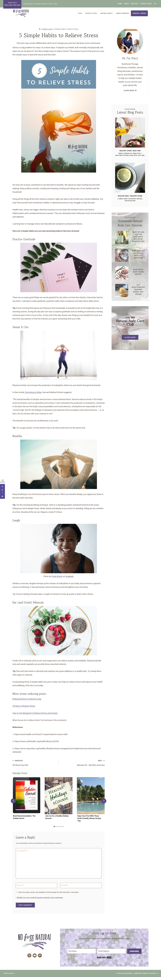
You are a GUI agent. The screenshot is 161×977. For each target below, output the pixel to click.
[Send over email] (2, 496)
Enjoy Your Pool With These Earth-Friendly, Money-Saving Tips (89, 818)
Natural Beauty (106, 13)
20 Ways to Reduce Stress (23, 706)
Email (64, 885)
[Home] (40, 29)
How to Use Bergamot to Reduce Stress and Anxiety (35, 713)
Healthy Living (91, 13)
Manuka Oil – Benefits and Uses (91, 763)
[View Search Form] (155, 3)
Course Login (145, 4)
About (126, 4)
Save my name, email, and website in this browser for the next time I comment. (48, 892)
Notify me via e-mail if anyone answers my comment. (40, 897)
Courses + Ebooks (139, 13)
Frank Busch (57, 576)
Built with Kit (104, 957)
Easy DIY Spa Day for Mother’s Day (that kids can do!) (138, 236)
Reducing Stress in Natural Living (26, 699)
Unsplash (69, 576)
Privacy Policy (9, 973)
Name (20, 885)
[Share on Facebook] (2, 486)
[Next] (103, 800)
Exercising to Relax (33, 392)
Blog (80, 13)
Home (120, 4)
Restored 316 (153, 973)
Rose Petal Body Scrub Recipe (138, 271)
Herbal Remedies (122, 13)
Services (134, 4)
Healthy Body (123, 196)
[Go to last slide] (13, 800)
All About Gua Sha (20, 763)
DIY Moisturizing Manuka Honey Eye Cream (138, 289)
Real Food (137, 150)
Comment (22, 851)
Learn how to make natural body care (40, 4)
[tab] (54, 826)
